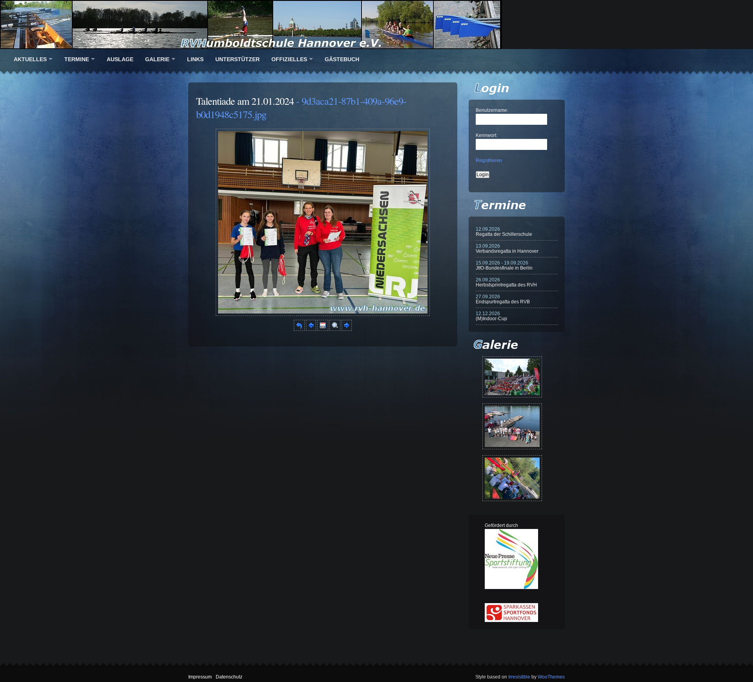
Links (195, 59)
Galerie (157, 59)
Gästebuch (342, 59)
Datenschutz (229, 677)
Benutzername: (492, 110)
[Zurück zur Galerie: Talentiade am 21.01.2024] (299, 329)
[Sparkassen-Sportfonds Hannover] (511, 620)
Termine (76, 59)
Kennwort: (486, 135)
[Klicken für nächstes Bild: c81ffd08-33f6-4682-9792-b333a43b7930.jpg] (323, 314)
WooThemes (551, 677)
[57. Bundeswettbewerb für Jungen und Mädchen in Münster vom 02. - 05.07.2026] (512, 377)
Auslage (120, 59)
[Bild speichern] (322, 329)
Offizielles (289, 59)
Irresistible (519, 677)
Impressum (200, 677)
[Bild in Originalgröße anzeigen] (334, 329)
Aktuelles (30, 59)
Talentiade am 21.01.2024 (245, 101)
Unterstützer (237, 59)
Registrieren (489, 160)
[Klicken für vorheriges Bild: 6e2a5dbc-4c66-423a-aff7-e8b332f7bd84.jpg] (311, 329)
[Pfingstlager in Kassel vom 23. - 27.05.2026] (512, 478)
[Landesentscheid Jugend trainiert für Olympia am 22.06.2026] (512, 426)
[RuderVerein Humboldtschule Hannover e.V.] (376, 24)
